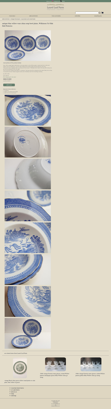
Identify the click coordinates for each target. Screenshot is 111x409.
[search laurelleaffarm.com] (99, 13)
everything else (98, 16)
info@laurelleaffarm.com (55, 405)
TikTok (63, 1)
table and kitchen (33, 16)
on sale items (15, 390)
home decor (12, 16)
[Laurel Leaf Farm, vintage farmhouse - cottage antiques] (55, 7)
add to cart (9, 85)
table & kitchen (5, 19)
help (12, 394)
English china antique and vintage (11, 91)
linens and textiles (56, 16)
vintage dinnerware (15, 19)
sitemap (13, 396)
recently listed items (17, 388)
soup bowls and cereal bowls (28, 19)
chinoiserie (6, 90)
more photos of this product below (12, 63)
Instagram (56, 1)
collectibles (77, 16)
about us (14, 392)
